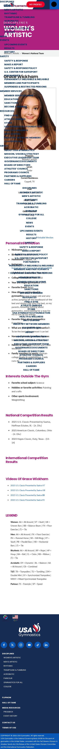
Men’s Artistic (13, 10)
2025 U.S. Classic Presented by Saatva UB (28, 490)
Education (11, 99)
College (9, 32)
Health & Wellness (16, 130)
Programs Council (16, 173)
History (9, 52)
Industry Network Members (22, 138)
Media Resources (11, 708)
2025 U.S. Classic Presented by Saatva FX (28, 500)
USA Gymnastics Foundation (23, 127)
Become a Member (15, 107)
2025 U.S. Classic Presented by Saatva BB (28, 495)
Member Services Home (19, 96)
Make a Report (13, 65)
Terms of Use (9, 727)
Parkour (10, 25)
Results (9, 48)
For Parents (12, 76)
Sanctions (11, 103)
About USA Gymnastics (19, 150)
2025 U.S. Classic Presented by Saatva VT (28, 485)
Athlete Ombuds (14, 119)
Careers (9, 180)
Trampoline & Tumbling (19, 17)
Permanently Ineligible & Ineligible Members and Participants (26, 81)
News (3, 36)
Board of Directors (17, 165)
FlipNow (6, 697)
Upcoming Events (15, 45)
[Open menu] (53, 5)
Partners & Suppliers (18, 176)
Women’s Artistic (31, 192)
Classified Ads (13, 141)
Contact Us (8, 722)
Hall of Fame (12, 184)
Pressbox (8, 712)
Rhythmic (10, 14)
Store (8, 123)
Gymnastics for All (17, 28)
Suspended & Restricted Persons (25, 87)
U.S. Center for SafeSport (21, 72)
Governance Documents (20, 161)
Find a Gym (11, 116)
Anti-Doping (12, 134)
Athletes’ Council (16, 169)
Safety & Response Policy (20, 68)
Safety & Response (16, 61)
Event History (10, 716)
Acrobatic (11, 21)
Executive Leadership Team (21, 158)
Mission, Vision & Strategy (21, 154)
